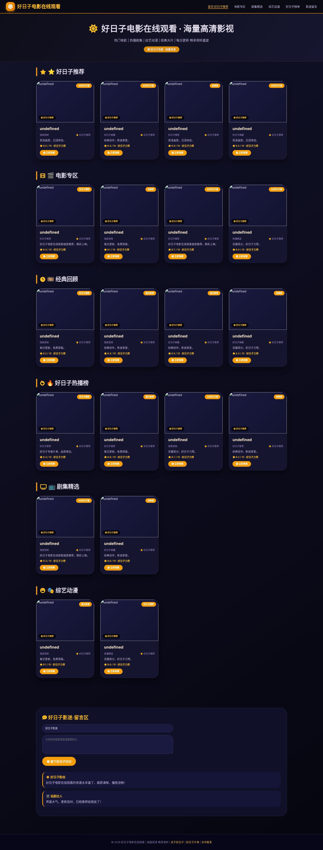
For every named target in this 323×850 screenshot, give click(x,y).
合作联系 (207, 842)
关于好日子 (177, 842)
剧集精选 (257, 6)
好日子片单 (192, 842)
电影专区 (239, 6)
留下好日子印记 (60, 761)
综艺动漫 (274, 6)
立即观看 (50, 152)
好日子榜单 (293, 6)
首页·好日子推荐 (218, 6)
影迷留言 (311, 6)
